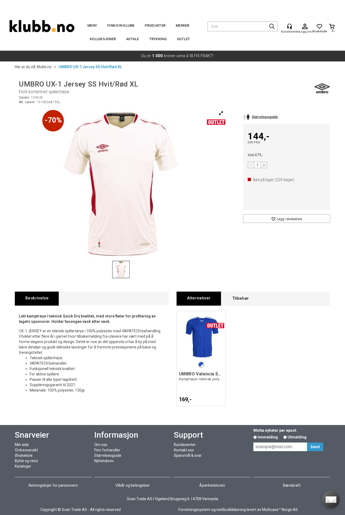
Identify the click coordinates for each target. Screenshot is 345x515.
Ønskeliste (24, 455)
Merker (182, 25)
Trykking (158, 39)
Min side (22, 445)
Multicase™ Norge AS (280, 509)
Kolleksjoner (103, 39)
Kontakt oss (184, 450)
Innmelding (268, 437)
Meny (92, 25)
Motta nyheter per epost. (275, 430)
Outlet (183, 39)
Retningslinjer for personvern (53, 485)
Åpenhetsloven (212, 485)
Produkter (155, 25)
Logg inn (305, 27)
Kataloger (23, 466)
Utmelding (297, 437)
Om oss (100, 445)
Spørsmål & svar (188, 455)
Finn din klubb (120, 25)
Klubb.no (44, 67)
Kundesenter (185, 445)
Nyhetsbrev (104, 461)
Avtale (132, 39)
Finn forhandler (107, 450)
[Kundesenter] (289, 26)
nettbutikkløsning (231, 509)
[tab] (37, 298)
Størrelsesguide (107, 455)
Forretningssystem (194, 509)
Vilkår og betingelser (132, 485)
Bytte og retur (26, 461)
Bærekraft (292, 485)
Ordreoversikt (26, 450)
